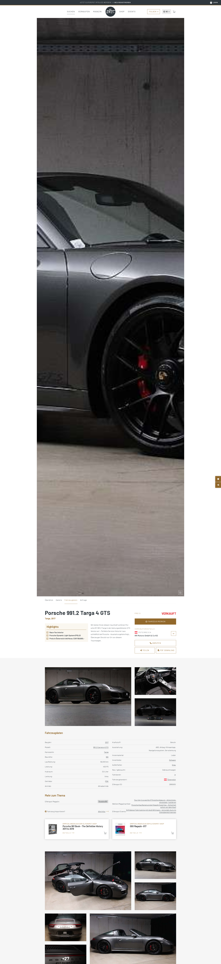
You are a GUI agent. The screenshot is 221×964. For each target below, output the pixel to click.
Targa (106, 752)
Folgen (152, 11)
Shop (122, 11)
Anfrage (83, 600)
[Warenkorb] (174, 11)
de (166, 11)
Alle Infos (101, 811)
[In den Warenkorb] (105, 833)
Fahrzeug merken (156, 621)
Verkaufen (84, 11)
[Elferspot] (110, 11)
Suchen (71, 11)
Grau (174, 765)
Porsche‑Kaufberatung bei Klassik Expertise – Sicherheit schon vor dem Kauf (153, 806)
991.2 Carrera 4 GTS (100, 747)
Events (132, 11)
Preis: (138, 613)
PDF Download (167, 650)
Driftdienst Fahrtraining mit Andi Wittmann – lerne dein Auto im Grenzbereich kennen (151, 811)
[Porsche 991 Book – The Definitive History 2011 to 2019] (77, 829)
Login (215, 2)
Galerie (59, 600)
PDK (106, 781)
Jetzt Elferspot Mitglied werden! (105, 2)
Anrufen (156, 643)
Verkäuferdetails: (145, 629)
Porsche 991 (103, 801)
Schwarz (172, 760)
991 (107, 757)
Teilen (145, 650)
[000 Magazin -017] (144, 829)
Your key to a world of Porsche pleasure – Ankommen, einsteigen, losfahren (155, 801)
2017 (106, 742)
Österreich (171, 779)
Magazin (97, 11)
